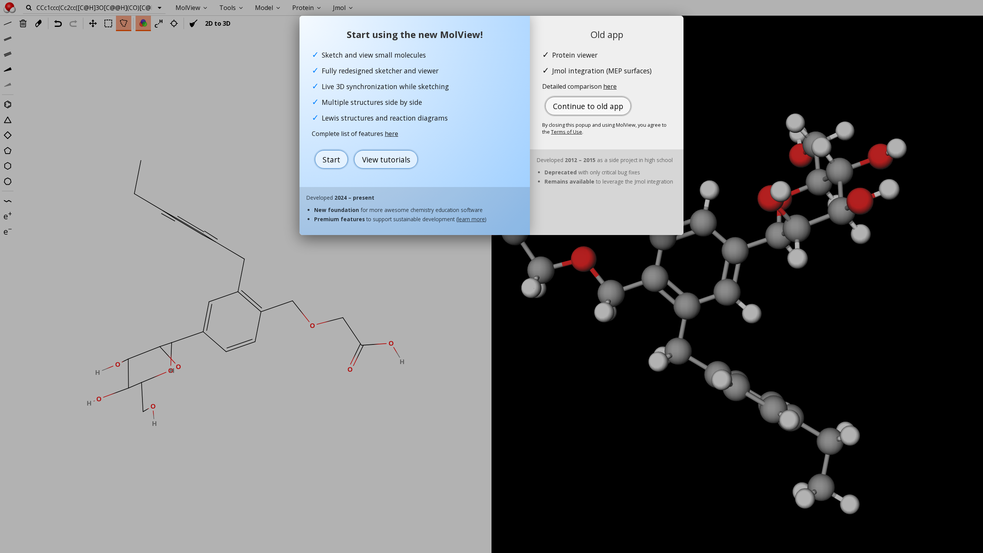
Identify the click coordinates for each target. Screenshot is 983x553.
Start (331, 159)
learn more (471, 219)
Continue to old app (588, 106)
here (391, 133)
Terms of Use (566, 131)
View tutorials (386, 159)
